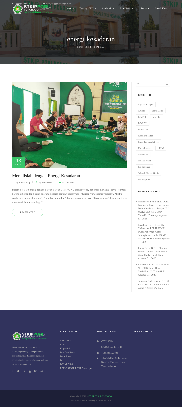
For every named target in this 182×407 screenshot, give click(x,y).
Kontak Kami (161, 8)
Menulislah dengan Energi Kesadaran (46, 175)
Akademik (106, 8)
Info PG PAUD (145, 129)
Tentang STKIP (86, 8)
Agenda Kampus (145, 104)
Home (68, 8)
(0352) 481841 (108, 341)
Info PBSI (142, 123)
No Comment (68, 182)
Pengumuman (144, 167)
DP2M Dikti (66, 364)
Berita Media (157, 111)
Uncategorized (144, 179)
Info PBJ (157, 117)
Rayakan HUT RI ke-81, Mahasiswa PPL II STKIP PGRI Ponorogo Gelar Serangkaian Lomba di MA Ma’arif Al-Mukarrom (152, 231)
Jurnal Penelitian (145, 135)
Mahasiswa (143, 154)
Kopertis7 (65, 348)
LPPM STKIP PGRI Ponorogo (76, 368)
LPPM (161, 148)
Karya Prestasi (144, 148)
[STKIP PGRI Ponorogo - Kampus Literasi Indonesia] (33, 8)
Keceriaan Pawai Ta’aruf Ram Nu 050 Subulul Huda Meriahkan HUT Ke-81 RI (153, 268)
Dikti (62, 360)
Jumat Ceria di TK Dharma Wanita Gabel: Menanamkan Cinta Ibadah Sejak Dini (152, 251)
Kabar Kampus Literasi (148, 142)
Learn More (27, 212)
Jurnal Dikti (66, 340)
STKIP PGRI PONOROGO (100, 396)
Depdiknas (65, 356)
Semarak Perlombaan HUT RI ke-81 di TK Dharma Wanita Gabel (153, 284)
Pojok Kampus (126, 8)
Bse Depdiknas (68, 352)
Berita (144, 8)
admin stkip (24, 182)
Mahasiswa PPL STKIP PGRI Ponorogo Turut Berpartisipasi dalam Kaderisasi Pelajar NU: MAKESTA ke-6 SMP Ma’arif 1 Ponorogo (153, 208)
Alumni (141, 111)
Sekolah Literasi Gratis (148, 173)
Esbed (63, 344)
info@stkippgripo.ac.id (111, 347)
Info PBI (142, 117)
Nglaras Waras (45, 182)
